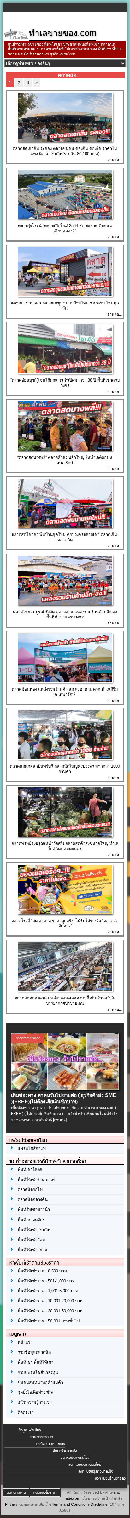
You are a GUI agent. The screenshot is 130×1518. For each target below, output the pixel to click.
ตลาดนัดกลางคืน (33, 1199)
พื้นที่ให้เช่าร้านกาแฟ (36, 1179)
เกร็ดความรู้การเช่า (35, 1402)
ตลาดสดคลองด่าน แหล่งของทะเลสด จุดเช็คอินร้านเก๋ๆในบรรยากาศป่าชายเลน (65, 1001)
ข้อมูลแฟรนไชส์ (30, 1430)
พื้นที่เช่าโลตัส (30, 1169)
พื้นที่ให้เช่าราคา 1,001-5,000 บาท (48, 1290)
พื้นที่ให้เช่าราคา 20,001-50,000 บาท (50, 1311)
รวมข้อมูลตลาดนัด (34, 1352)
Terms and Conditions (71, 1504)
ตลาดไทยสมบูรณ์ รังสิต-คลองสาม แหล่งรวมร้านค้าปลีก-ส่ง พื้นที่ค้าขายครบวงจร (65, 615)
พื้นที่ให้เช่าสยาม (32, 1250)
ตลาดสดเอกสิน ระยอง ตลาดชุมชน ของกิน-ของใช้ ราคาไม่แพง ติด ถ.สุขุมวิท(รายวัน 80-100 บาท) (65, 151)
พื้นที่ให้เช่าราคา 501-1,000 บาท (46, 1281)
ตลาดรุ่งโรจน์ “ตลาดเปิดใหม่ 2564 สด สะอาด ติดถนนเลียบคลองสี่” (65, 228)
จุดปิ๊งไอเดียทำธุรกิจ (35, 1392)
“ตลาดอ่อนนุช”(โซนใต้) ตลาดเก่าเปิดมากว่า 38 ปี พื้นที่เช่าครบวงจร (65, 383)
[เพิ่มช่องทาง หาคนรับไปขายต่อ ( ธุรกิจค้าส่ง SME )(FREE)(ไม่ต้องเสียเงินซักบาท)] (65, 1089)
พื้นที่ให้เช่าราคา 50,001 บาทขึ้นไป (49, 1321)
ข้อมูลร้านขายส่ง (65, 1451)
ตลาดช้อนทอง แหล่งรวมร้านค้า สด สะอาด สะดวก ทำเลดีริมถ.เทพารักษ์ (65, 692)
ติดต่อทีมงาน (16, 1492)
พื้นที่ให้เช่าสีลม (31, 1239)
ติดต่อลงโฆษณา (45, 1492)
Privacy (11, 1504)
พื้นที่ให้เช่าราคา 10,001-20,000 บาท (50, 1301)
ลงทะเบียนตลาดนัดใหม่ (84, 1464)
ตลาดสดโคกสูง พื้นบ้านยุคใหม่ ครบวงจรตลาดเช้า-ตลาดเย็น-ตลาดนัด (64, 537)
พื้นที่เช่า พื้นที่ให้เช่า (35, 1362)
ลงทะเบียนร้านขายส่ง (110, 1478)
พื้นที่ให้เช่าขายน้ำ (34, 1209)
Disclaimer (100, 1504)
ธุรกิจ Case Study (50, 1444)
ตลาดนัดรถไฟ (30, 1189)
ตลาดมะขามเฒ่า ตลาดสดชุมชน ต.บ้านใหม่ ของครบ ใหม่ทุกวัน (65, 306)
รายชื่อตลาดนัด (41, 1437)
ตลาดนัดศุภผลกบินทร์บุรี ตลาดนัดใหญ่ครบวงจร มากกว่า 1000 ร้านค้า (65, 769)
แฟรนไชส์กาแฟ (32, 1148)
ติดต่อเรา (25, 1412)
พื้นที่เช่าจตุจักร (31, 1219)
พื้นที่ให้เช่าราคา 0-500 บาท (42, 1271)
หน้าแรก (25, 1342)
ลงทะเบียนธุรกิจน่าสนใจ (95, 1471)
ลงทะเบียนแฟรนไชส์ (75, 1457)
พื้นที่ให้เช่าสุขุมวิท (34, 1229)
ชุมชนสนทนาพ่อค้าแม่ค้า (40, 1382)
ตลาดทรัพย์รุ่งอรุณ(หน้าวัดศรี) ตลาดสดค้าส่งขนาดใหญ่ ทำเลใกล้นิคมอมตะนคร (64, 846)
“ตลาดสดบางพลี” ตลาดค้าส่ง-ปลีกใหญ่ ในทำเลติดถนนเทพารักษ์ (64, 460)
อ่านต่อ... (114, 160)
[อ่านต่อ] (60, 1120)
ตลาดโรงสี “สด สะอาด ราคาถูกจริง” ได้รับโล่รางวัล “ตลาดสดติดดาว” (64, 923)
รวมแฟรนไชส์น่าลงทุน (38, 1372)
